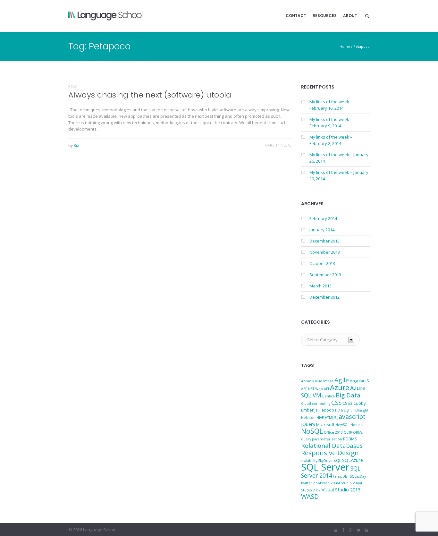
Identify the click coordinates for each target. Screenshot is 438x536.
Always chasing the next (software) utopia (149, 94)
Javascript (351, 416)
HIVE (320, 417)
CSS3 (347, 403)
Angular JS (359, 381)
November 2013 (324, 252)
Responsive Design (330, 452)
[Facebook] (343, 530)
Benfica (328, 396)
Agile (341, 380)
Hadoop (326, 410)
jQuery (308, 424)
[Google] (350, 530)
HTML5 (330, 417)
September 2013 (325, 274)
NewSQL (342, 424)
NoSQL (312, 431)
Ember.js (309, 410)
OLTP (348, 432)
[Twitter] (358, 530)
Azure (339, 387)
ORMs (358, 432)
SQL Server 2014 (330, 471)
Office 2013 (333, 432)
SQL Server (325, 467)
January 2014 (321, 230)
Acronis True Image (317, 381)
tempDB (340, 476)
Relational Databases (332, 445)
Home (345, 46)
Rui (76, 145)
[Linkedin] (335, 530)
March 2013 (320, 286)
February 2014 (323, 218)
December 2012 (324, 297)
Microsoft (325, 424)
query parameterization (321, 439)
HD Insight (343, 410)
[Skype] (366, 530)
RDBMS (350, 439)
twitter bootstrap (315, 483)
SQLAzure (352, 460)
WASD (310, 496)
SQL (337, 460)
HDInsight (360, 410)
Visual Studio (341, 483)
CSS (336, 402)
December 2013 (324, 241)
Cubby (359, 403)
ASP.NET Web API (315, 389)
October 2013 (322, 263)
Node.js (356, 424)
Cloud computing (315, 403)
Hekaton (308, 417)
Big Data (348, 395)
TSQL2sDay (357, 476)
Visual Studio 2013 (341, 489)
